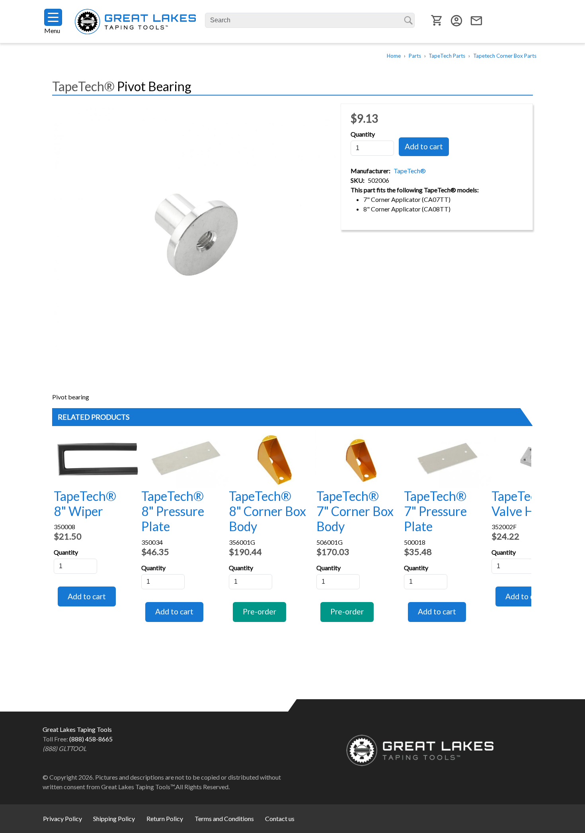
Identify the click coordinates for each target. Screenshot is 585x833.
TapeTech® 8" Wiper (85, 503)
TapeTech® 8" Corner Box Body (267, 511)
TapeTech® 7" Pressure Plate (435, 511)
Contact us (279, 818)
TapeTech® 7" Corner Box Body (355, 511)
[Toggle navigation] (53, 17)
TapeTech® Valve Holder (527, 503)
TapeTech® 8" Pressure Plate (172, 511)
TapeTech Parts (447, 56)
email (476, 20)
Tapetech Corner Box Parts (504, 56)
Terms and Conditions (224, 818)
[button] (196, 236)
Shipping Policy (114, 818)
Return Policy (164, 818)
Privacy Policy (62, 818)
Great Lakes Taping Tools (135, 22)
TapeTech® (410, 170)
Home (394, 56)
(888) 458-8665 (91, 739)
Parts (415, 56)
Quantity (363, 134)
